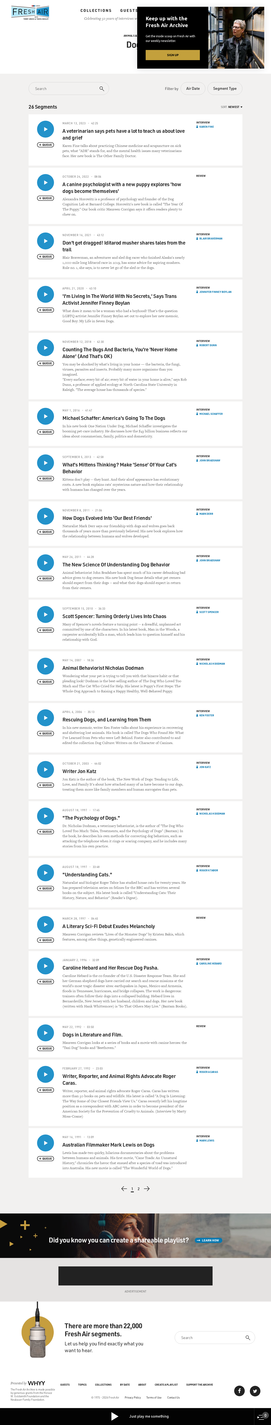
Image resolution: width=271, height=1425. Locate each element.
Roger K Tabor (208, 870)
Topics (82, 1384)
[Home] (30, 12)
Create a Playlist (166, 1384)
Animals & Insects (136, 35)
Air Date (193, 88)
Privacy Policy (133, 1397)
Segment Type (225, 88)
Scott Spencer (209, 612)
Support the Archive (199, 1384)
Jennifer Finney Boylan (215, 291)
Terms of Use (154, 1397)
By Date (125, 1384)
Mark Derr (206, 513)
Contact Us (173, 1397)
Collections (96, 10)
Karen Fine (206, 126)
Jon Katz (205, 767)
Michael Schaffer (211, 413)
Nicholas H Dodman (212, 663)
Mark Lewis (206, 1140)
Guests (129, 10)
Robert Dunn (208, 345)
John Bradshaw (209, 460)
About (142, 1384)
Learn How (210, 1240)
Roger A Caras (208, 1072)
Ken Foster (206, 715)
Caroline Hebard (210, 963)
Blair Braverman (211, 238)
